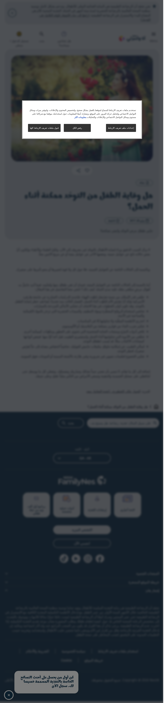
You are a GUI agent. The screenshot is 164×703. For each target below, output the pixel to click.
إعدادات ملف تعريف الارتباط (121, 127)
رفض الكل (77, 127)
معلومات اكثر (80, 117)
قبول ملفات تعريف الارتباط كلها (44, 127)
